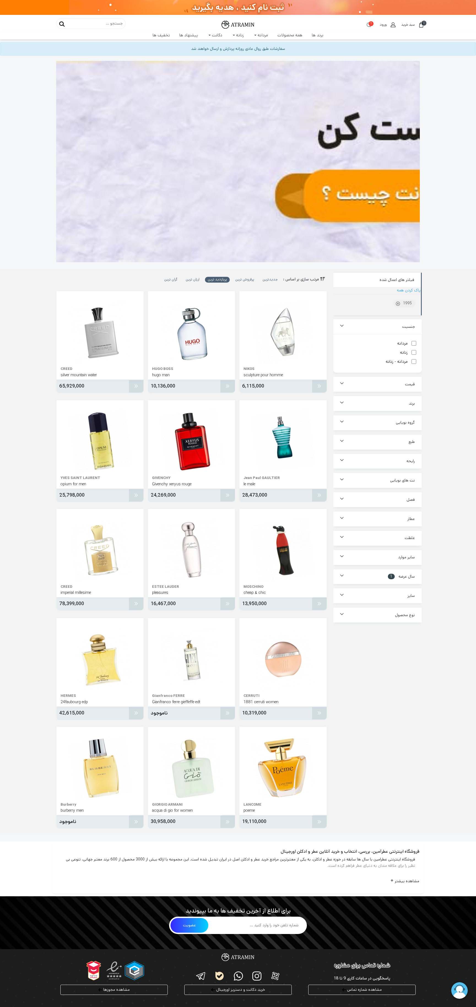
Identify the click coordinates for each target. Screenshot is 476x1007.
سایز (411, 596)
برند (412, 403)
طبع (412, 442)
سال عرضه (402, 576)
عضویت (189, 925)
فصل (411, 499)
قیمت (410, 384)
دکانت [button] (216, 35)
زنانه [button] (239, 35)
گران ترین (170, 279)
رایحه (411, 461)
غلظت (410, 538)
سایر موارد (406, 557)
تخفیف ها (161, 35)
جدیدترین (270, 279)
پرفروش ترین (244, 279)
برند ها (317, 35)
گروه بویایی (405, 422)
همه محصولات (289, 35)
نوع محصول (405, 615)
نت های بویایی (402, 480)
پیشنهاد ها (188, 35)
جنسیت (408, 326)
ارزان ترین (192, 279)
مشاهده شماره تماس (364, 989)
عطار (411, 519)
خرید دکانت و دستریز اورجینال (240, 989)
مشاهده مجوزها (116, 989)
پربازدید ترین (217, 279)
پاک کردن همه (409, 290)
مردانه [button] (262, 35)
